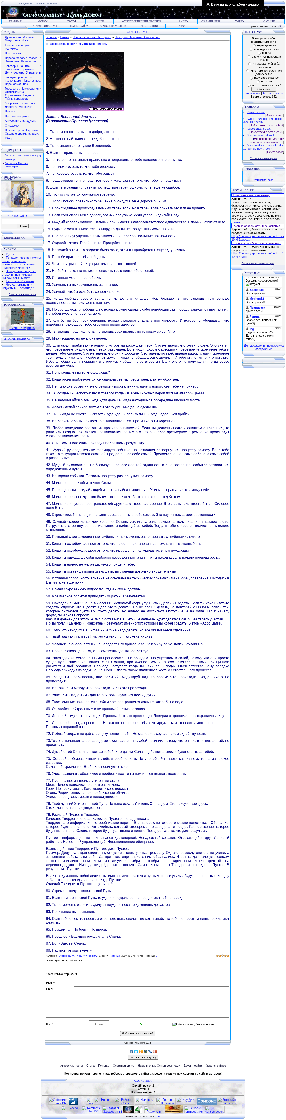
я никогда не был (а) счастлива (266, 65)
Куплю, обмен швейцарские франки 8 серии (262, 120)
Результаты (252, 93)
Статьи (64, 37)
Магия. (9, 159)
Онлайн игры (211, 21)
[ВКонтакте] (131, 1052)
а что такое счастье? (266, 85)
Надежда (115, 955)
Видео (183, 21)
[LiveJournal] (150, 1052)
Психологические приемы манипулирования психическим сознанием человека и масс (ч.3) (21, 262)
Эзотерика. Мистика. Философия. (137, 37)
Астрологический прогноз (141, 21)
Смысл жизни (256, 112)
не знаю (266, 81)
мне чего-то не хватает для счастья (266, 72)
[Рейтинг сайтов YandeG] (186, 1104)
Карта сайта (79, 26)
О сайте (269, 21)
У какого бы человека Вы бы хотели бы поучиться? (263, 147)
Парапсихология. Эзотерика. (92, 37)
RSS (280, 26)
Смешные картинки (22, 328)
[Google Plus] (155, 1052)
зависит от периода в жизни (266, 58)
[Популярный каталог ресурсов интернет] (207, 1103)
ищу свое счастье (266, 77)
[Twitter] (136, 1052)
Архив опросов (273, 93)
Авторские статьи (46, 26)
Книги (99, 21)
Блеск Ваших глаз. (259, 128)
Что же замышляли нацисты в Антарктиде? (18, 286)
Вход (181, 26)
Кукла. (10, 254)
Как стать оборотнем (20, 281)
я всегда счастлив (266, 49)
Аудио (239, 21)
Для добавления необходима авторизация (264, 347)
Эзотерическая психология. (20, 155)
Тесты (71, 21)
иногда (266, 52)
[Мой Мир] (145, 1052)
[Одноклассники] (141, 1052)
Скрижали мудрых (113, 26)
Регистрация (148, 26)
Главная (15, 21)
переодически (266, 45)
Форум (43, 21)
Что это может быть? (260, 135)
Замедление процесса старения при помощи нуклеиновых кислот (19, 274)
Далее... (237, 222)
